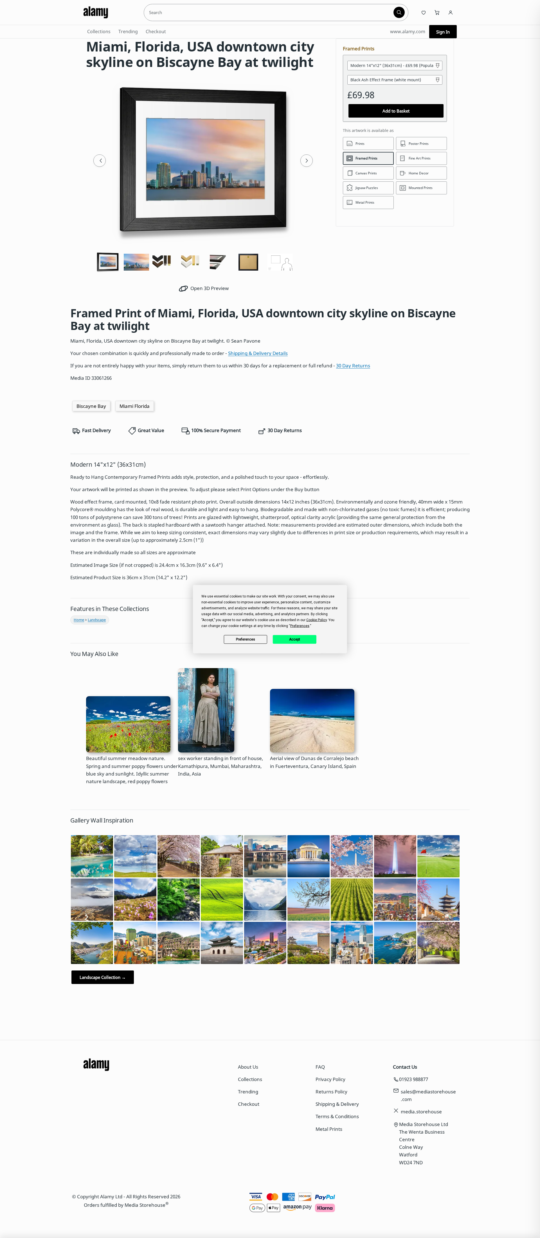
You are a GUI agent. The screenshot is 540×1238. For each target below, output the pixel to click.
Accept (294, 639)
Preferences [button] (299, 626)
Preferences (245, 639)
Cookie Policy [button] (316, 620)
